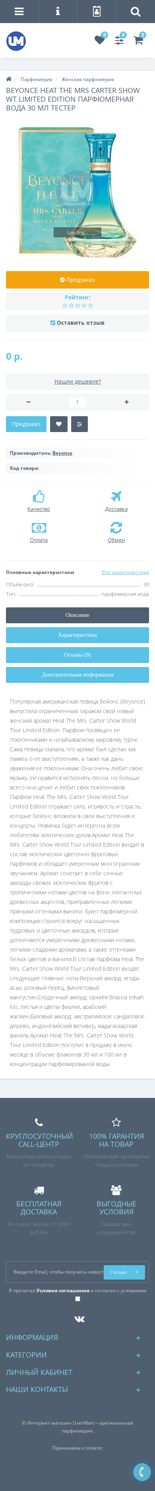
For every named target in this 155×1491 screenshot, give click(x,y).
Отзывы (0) (77, 655)
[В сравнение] (79, 424)
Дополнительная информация (77, 675)
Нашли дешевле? (77, 381)
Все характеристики (125, 572)
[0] (100, 42)
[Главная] (9, 79)
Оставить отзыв (81, 322)
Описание (77, 615)
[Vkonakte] (77, 1317)
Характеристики (77, 635)
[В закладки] (59, 424)
